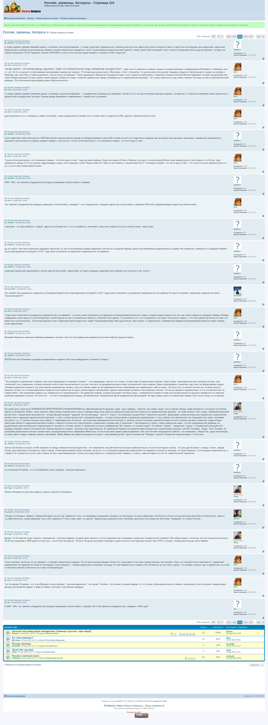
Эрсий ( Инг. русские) (22, 650)
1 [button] (222, 36)
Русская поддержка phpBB (157, 701)
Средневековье (49, 652)
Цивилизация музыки (54, 658)
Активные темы (113, 705)
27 (187, 634)
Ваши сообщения (153, 706)
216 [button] (245, 36)
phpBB (118, 701)
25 (180, 634)
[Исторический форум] (23, 6)
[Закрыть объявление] (262, 24)
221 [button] (258, 36)
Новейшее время (51, 633)
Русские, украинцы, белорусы (24, 32)
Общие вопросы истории (61, 32)
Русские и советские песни (25, 656)
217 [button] (251, 36)
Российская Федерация (55, 640)
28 (190, 634)
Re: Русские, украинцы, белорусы (17, 41)
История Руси (51, 646)
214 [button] (234, 36)
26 (184, 634)
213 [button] (228, 36)
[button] (213, 36)
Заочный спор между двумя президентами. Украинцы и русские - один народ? (51, 631)
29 (193, 634)
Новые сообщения (133, 706)
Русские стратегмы (21, 644)
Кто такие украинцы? (22, 638)
